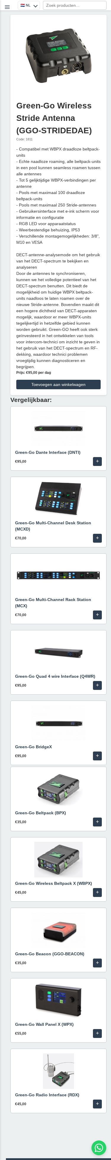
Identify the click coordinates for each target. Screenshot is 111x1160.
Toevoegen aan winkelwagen (58, 384)
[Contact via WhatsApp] (98, 1147)
